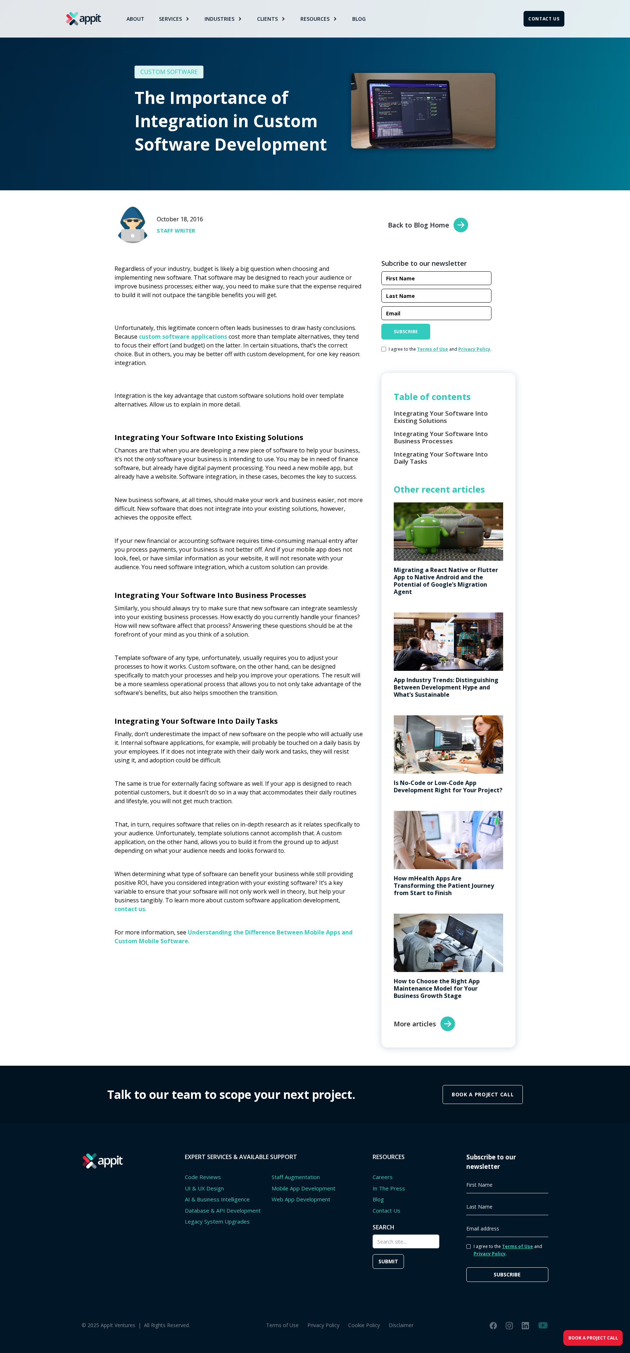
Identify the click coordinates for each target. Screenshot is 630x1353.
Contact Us (386, 1210)
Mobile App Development (303, 1188)
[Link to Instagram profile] (509, 1325)
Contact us (543, 19)
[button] (174, 19)
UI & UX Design (204, 1188)
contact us (129, 909)
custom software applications (183, 337)
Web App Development (301, 1199)
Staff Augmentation (296, 1177)
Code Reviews (203, 1177)
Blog (359, 18)
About (135, 18)
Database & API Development (223, 1210)
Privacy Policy (323, 1325)
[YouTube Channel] (543, 1325)
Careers (383, 1177)
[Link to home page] (83, 18)
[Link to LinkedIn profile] (525, 1325)
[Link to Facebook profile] (493, 1325)
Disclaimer (401, 1325)
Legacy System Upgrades (217, 1221)
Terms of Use (282, 1325)
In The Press (389, 1188)
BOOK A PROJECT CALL (483, 1094)
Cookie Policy (364, 1325)
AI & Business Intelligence (217, 1199)
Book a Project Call (593, 1338)
